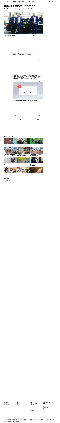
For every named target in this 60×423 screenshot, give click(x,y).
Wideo (33, 1)
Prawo (19, 1)
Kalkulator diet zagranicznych (33, 403)
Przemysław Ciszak (11, 35)
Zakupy (30, 1)
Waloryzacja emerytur (6, 404)
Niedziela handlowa (6, 405)
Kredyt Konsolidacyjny (45, 407)
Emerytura (14, 1)
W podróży (22, 1)
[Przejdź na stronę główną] (8, 1)
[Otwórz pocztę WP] (46, 1)
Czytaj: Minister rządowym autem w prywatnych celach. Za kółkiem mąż (25, 100)
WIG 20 (18, 403)
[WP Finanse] (10, 1)
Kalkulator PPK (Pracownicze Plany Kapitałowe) (35, 409)
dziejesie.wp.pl (32, 117)
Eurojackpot (5, 403)
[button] (49, 1)
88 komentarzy (36, 35)
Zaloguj (52, 1)
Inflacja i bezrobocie (32, 405)
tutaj (19, 421)
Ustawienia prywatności (42, 415)
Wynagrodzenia (32, 410)
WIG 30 (18, 404)
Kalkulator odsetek (32, 404)
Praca (26, 1)
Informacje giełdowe (19, 405)
